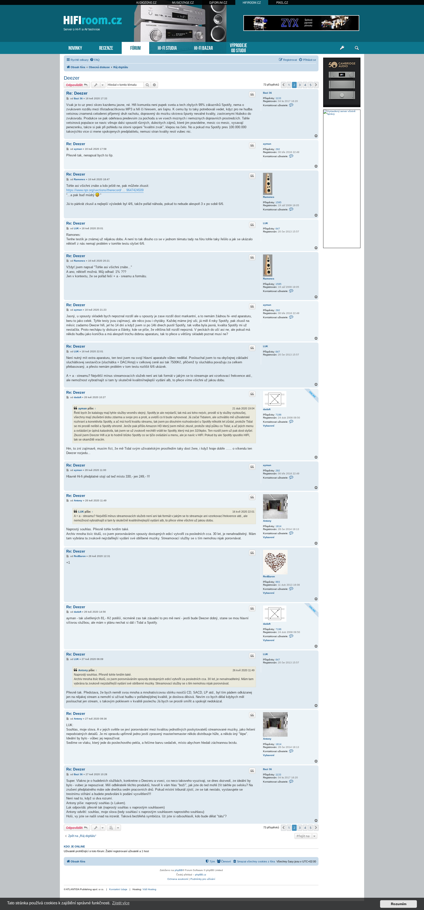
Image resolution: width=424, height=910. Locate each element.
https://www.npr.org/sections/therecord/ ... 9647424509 (105, 190)
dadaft (266, 409)
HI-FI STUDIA (167, 47)
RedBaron (269, 576)
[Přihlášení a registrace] (342, 48)
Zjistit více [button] (121, 903)
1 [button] (289, 85)
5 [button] (310, 85)
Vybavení (268, 425)
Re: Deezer (77, 93)
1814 (278, 526)
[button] (283, 85)
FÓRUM (135, 47)
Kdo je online (74, 846)
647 (278, 228)
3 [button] (300, 85)
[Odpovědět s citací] (252, 94)
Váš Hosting (149, 889)
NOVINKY (75, 47)
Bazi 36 (267, 92)
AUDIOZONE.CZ (146, 2)
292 (278, 149)
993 (278, 582)
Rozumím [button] (398, 904)
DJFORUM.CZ (218, 2)
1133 (278, 98)
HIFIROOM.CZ (252, 2)
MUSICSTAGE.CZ (183, 2)
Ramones (268, 197)
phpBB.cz (200, 874)
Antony (267, 520)
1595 (278, 202)
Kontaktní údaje (118, 889)
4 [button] (305, 85)
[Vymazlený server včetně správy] (341, 112)
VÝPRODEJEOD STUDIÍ (238, 47)
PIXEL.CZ (282, 2)
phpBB (179, 870)
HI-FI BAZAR (203, 47)
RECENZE (106, 47)
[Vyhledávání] (356, 48)
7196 (278, 414)
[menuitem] (95, 60)
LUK (265, 223)
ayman (267, 143)
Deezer (72, 78)
